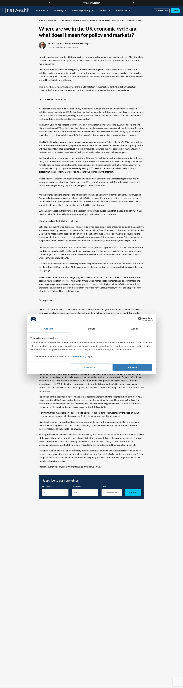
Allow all (132, 367)
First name (47, 487)
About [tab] (134, 328)
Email (104, 487)
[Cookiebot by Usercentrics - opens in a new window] (140, 319)
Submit (133, 492)
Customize (89, 367)
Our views (65, 20)
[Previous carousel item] (49, 3)
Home (42, 20)
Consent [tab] (48, 328)
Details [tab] (91, 328)
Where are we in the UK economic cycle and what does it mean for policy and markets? (108, 20)
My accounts (162, 10)
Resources (52, 20)
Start (175, 10)
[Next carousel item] (133, 3)
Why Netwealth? (91, 2)
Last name (76, 487)
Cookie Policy (78, 356)
